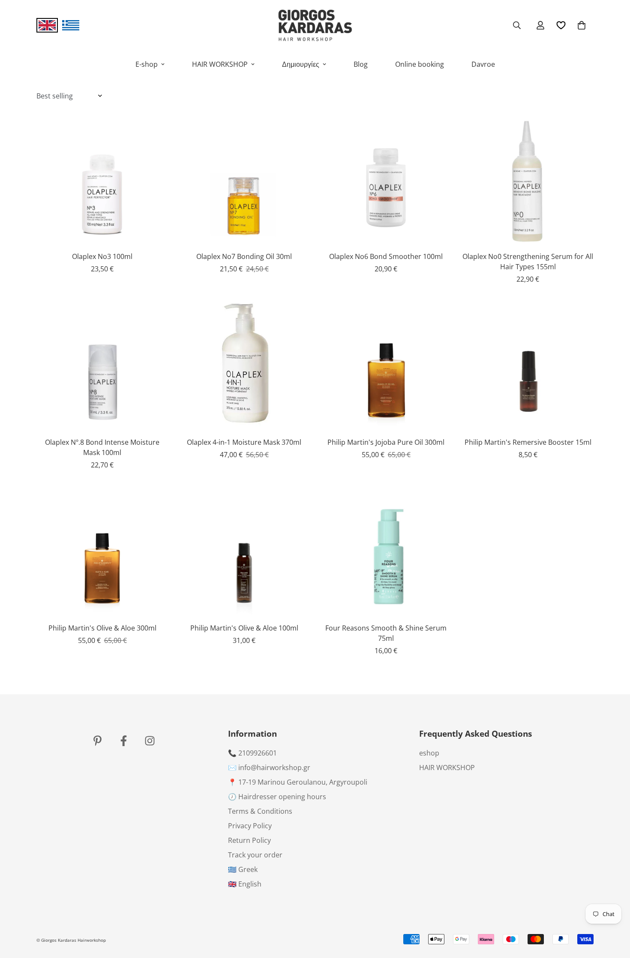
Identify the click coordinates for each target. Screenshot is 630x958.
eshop (429, 753)
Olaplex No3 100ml (102, 256)
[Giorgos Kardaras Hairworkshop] (315, 25)
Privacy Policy (250, 825)
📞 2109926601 (252, 753)
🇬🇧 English (244, 884)
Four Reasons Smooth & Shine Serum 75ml (386, 633)
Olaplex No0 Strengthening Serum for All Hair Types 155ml (527, 261)
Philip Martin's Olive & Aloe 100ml (244, 628)
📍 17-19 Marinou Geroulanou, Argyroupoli (297, 782)
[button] (581, 25)
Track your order (255, 855)
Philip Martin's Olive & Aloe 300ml (102, 628)
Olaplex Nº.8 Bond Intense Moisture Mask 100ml (102, 447)
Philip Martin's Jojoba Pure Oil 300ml (385, 442)
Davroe (483, 64)
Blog (361, 64)
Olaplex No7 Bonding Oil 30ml (244, 256)
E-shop (146, 64)
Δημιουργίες (300, 64)
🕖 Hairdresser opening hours (277, 796)
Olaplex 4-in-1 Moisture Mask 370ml (244, 442)
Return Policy (249, 840)
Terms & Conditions (260, 811)
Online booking (419, 64)
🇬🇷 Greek (243, 869)
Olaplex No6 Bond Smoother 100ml (386, 256)
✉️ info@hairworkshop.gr (269, 767)
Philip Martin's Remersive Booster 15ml (528, 442)
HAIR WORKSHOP (220, 64)
